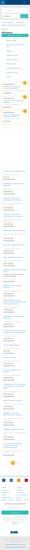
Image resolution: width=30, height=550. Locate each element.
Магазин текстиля (9, 357)
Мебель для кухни (12, 55)
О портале (19, 490)
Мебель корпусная (12, 59)
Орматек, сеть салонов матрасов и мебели (11, 87)
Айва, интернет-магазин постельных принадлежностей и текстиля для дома (14, 302)
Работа (4, 495)
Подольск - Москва (22, 500)
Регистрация (20, 492)
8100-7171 (6, 177)
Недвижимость (6, 497)
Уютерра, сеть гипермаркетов (14, 171)
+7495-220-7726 (8, 338)
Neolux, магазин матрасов (12, 400)
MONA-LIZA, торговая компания (14, 230)
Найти (24, 16)
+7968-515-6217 (8, 324)
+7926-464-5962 (8, 437)
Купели (18, 497)
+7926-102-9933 (8, 406)
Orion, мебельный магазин (13, 257)
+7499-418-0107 (8, 191)
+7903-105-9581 (8, 263)
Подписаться (15, 512)
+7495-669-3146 (8, 208)
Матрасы (9, 51)
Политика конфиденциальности (15, 547)
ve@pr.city (15, 523)
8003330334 (7, 121)
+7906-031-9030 (8, 251)
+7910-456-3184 (8, 363)
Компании (5, 490)
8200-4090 (6, 351)
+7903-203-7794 (8, 293)
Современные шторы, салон (13, 429)
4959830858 (7, 93)
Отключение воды (22, 495)
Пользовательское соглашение (15, 544)
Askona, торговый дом (11, 345)
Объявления (5, 492)
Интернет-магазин (8, 500)
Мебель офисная (11, 72)
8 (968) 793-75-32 (16, 541)
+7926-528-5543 (8, 378)
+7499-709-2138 (8, 238)
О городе (19, 487)
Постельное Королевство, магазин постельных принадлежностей (12, 445)
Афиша (4, 487)
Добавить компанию (15, 35)
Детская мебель (11, 40)
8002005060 (7, 107)
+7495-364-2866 (8, 310)
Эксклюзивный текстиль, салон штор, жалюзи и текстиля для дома (14, 386)
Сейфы (8, 76)
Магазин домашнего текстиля (14, 245)
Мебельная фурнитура (13, 68)
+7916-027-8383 (8, 423)
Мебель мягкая (11, 64)
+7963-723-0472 (8, 394)
